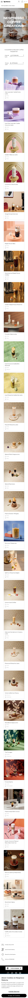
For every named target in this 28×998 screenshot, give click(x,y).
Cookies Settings (14, 991)
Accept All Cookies (14, 995)
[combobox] (10, 5)
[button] (25, 1)
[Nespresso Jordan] (7, 1)
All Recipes (15, 63)
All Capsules (15, 55)
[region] (14, 986)
